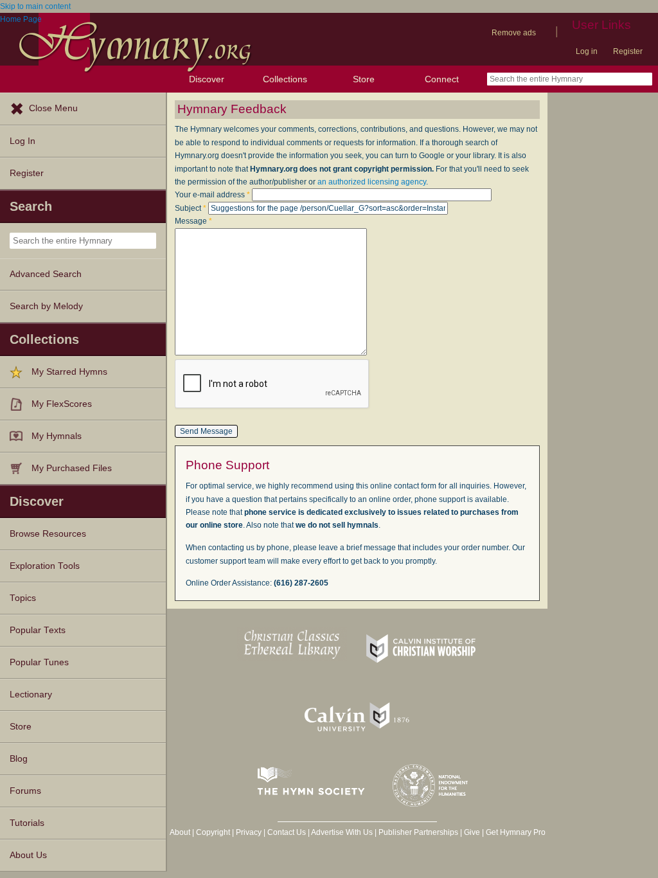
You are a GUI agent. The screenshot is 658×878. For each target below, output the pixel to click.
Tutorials (27, 823)
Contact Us (286, 832)
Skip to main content (35, 6)
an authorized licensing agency (371, 181)
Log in (587, 51)
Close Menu (53, 108)
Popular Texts (38, 630)
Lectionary (31, 694)
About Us (28, 855)
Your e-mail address (212, 194)
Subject (190, 208)
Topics (23, 598)
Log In (22, 141)
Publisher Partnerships (418, 832)
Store (364, 79)
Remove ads (514, 32)
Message (193, 221)
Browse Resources (48, 534)
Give (472, 832)
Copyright (213, 832)
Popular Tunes (39, 662)
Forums (25, 791)
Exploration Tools (45, 566)
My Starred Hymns (69, 372)
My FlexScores (61, 404)
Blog (19, 759)
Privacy (249, 832)
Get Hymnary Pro (516, 832)
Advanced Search (46, 274)
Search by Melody (46, 306)
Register (628, 51)
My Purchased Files (71, 468)
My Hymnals (56, 436)
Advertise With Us (342, 832)
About (180, 832)
